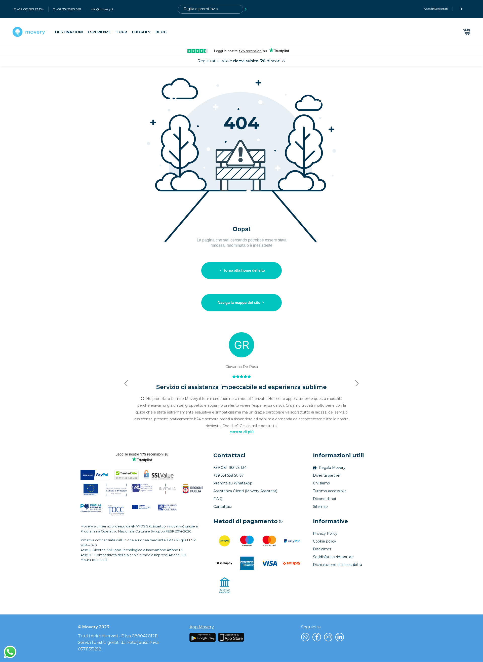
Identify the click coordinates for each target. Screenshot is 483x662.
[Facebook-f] (316, 637)
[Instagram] (328, 637)
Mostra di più (241, 432)
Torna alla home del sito (244, 270)
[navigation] (111, 32)
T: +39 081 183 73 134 (29, 9)
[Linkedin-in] (339, 637)
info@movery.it (102, 9)
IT (461, 9)
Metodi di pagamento (248, 521)
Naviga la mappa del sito (239, 302)
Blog (161, 32)
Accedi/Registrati (436, 9)
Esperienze (99, 32)
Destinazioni (69, 32)
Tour (121, 32)
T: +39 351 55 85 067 (67, 9)
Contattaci (229, 455)
